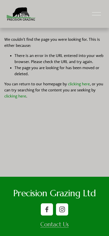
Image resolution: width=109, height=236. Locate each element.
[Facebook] (47, 209)
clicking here (79, 83)
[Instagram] (62, 209)
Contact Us (54, 224)
